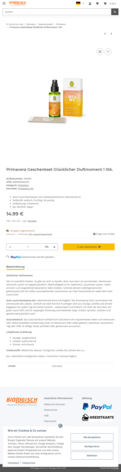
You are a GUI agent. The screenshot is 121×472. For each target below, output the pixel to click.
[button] (90, 3)
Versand (32, 220)
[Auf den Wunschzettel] (108, 51)
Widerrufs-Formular (54, 404)
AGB (46, 415)
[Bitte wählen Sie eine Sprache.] (80, 3)
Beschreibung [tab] (15, 266)
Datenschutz (28, 462)
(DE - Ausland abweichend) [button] (40, 234)
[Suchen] (114, 11)
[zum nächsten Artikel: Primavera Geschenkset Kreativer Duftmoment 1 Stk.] (111, 33)
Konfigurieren (92, 446)
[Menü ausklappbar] (4, 2)
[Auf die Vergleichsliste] (99, 51)
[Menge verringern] (9, 247)
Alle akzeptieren (92, 437)
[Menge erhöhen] (54, 247)
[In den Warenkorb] (8, 44)
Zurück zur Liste (16, 24)
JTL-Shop (114, 468)
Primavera (23, 185)
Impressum (13, 462)
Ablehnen (92, 455)
